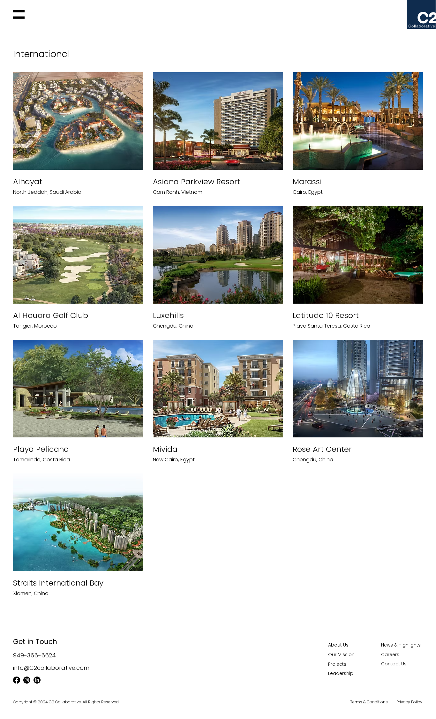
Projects (337, 664)
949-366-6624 (34, 655)
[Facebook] (16, 680)
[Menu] (19, 14)
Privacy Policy (409, 702)
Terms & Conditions (369, 702)
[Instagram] (26, 680)
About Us (338, 645)
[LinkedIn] (37, 680)
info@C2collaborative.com (51, 668)
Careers (390, 654)
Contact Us (394, 664)
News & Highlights (401, 645)
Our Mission (341, 654)
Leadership (340, 673)
